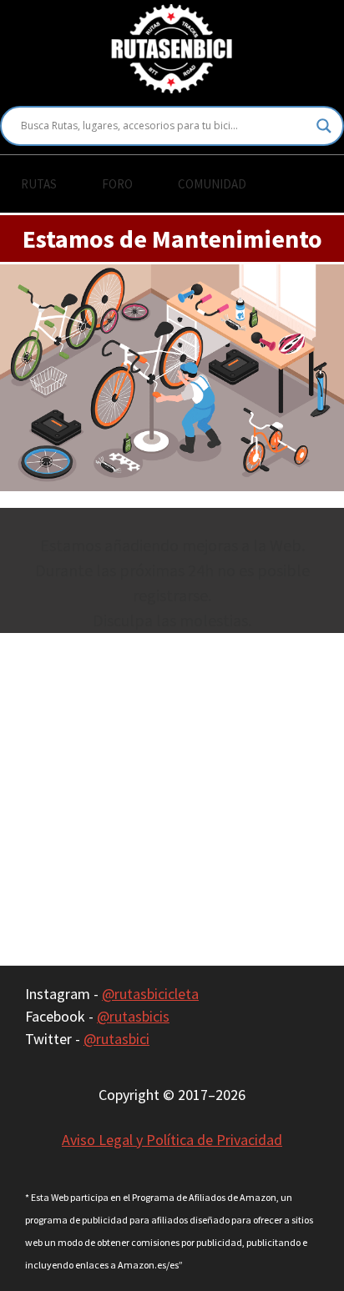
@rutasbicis (133, 1016)
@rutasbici (116, 1038)
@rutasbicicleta (150, 993)
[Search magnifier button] (324, 126)
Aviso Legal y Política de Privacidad (172, 1139)
